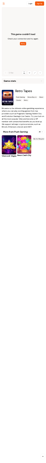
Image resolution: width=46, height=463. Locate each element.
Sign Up (39, 4)
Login (30, 4)
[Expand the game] (35, 73)
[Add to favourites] (29, 73)
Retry (23, 44)
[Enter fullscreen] (40, 73)
